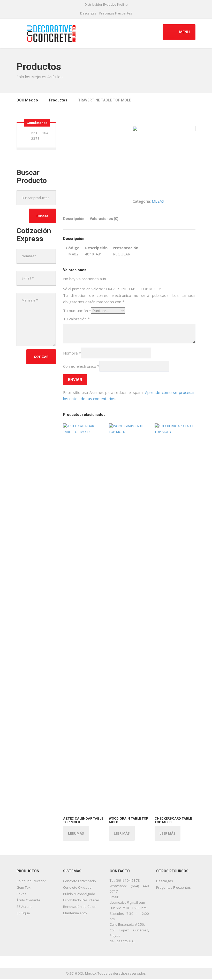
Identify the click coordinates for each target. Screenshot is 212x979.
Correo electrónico (81, 366)
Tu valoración (76, 318)
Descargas (88, 13)
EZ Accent (24, 906)
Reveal (22, 894)
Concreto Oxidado (77, 887)
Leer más (76, 833)
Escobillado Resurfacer (81, 900)
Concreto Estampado (79, 881)
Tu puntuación (77, 310)
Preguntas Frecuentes (115, 13)
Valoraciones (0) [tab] (104, 219)
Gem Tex (24, 887)
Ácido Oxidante (28, 900)
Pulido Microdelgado (79, 894)
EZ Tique (23, 913)
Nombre (72, 353)
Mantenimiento (75, 913)
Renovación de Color (79, 906)
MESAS (158, 201)
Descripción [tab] (73, 219)
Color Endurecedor (31, 881)
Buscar (42, 216)
